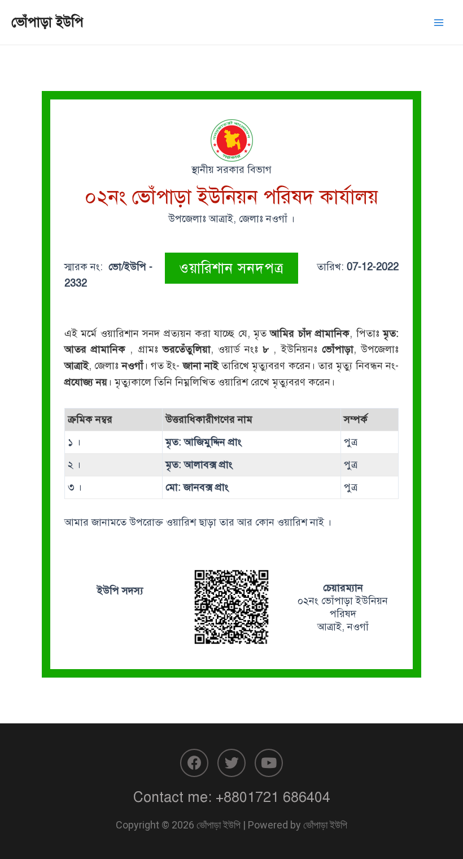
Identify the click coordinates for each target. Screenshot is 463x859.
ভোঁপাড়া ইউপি (47, 22)
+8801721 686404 (273, 797)
